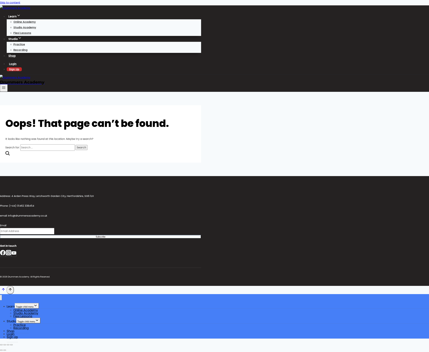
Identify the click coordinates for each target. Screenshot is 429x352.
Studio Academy (24, 27)
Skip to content (10, 3)
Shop (12, 56)
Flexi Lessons (22, 33)
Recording (20, 50)
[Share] (8, 344)
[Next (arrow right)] (4, 350)
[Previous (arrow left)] (1, 350)
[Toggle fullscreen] (4, 344)
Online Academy (24, 22)
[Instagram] (8, 254)
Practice (19, 44)
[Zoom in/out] (1, 344)
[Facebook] (3, 254)
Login (12, 64)
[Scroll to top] (3, 290)
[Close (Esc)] (11, 344)
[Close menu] (1, 297)
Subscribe (100, 237)
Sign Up (14, 69)
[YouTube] (13, 254)
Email (3, 225)
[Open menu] (4, 88)
